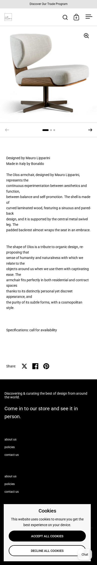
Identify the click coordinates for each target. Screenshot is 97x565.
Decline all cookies (47, 551)
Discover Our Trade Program (49, 4)
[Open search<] (65, 17)
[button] (90, 130)
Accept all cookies (47, 536)
